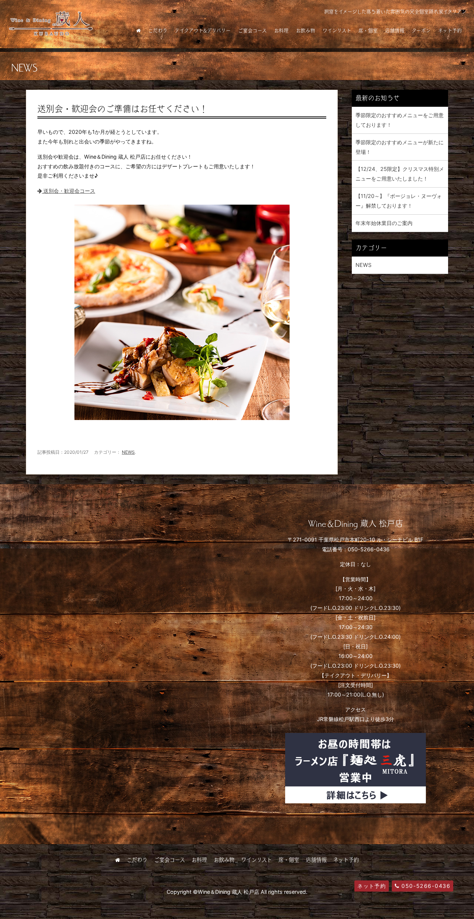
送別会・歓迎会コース (68, 191)
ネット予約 (450, 30)
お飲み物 (305, 30)
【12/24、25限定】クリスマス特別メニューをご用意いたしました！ (400, 174)
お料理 (281, 30)
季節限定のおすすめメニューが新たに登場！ (400, 147)
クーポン (421, 30)
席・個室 (368, 30)
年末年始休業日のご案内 (384, 223)
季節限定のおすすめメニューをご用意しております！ (400, 120)
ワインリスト (337, 30)
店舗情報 (394, 30)
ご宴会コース (252, 30)
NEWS (128, 452)
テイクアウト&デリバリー (203, 30)
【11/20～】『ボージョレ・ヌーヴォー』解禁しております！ (399, 201)
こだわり (157, 30)
